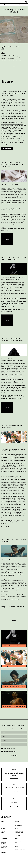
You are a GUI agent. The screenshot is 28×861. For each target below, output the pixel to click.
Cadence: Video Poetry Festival (14, 124)
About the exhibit (7, 148)
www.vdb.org (10, 521)
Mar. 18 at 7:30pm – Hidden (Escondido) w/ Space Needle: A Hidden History (12, 164)
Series (11, 4)
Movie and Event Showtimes (9, 748)
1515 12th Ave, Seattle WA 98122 (14, 801)
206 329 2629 (14, 802)
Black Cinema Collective (8, 125)
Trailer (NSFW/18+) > (6, 526)
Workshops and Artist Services (9, 751)
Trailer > (3, 227)
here (15, 306)
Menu (3, 1)
